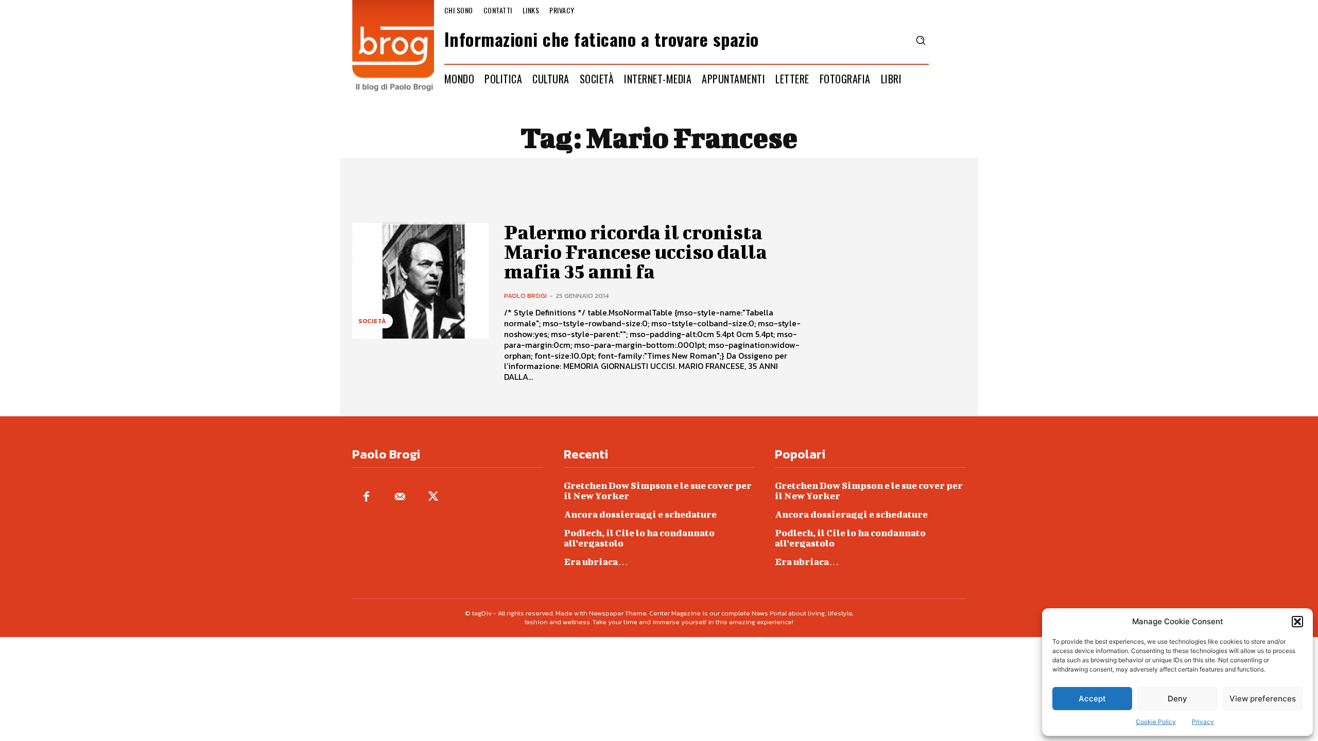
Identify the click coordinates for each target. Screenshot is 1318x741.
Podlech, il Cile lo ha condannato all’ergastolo (639, 538)
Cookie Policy (1156, 722)
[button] (1297, 621)
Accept (1092, 698)
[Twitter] (433, 497)
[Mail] (400, 497)
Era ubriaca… (596, 561)
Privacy (1203, 722)
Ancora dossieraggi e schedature (640, 514)
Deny (1177, 698)
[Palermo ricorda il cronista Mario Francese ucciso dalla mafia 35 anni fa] (420, 281)
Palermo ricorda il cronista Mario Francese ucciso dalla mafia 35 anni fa (635, 252)
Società (372, 321)
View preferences (1262, 698)
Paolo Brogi (525, 296)
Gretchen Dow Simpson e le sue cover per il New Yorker (658, 490)
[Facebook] (366, 497)
